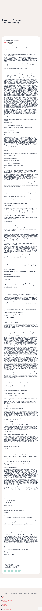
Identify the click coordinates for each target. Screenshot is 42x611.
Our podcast (4, 602)
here (18, 40)
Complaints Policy (26, 593)
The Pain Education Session (7, 600)
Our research (4, 605)
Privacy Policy (7, 593)
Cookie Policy (20, 593)
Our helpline (4, 606)
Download (10, 42)
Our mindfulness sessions (6, 609)
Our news (4, 604)
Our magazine (4, 601)
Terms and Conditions (14, 593)
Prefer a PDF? (6, 42)
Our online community (6, 608)
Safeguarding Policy (34, 593)
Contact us (4, 596)
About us (3, 597)
